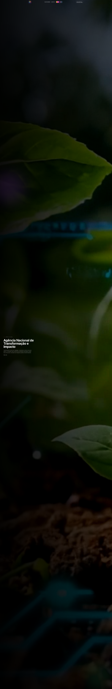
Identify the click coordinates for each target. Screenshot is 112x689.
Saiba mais (5, 354)
